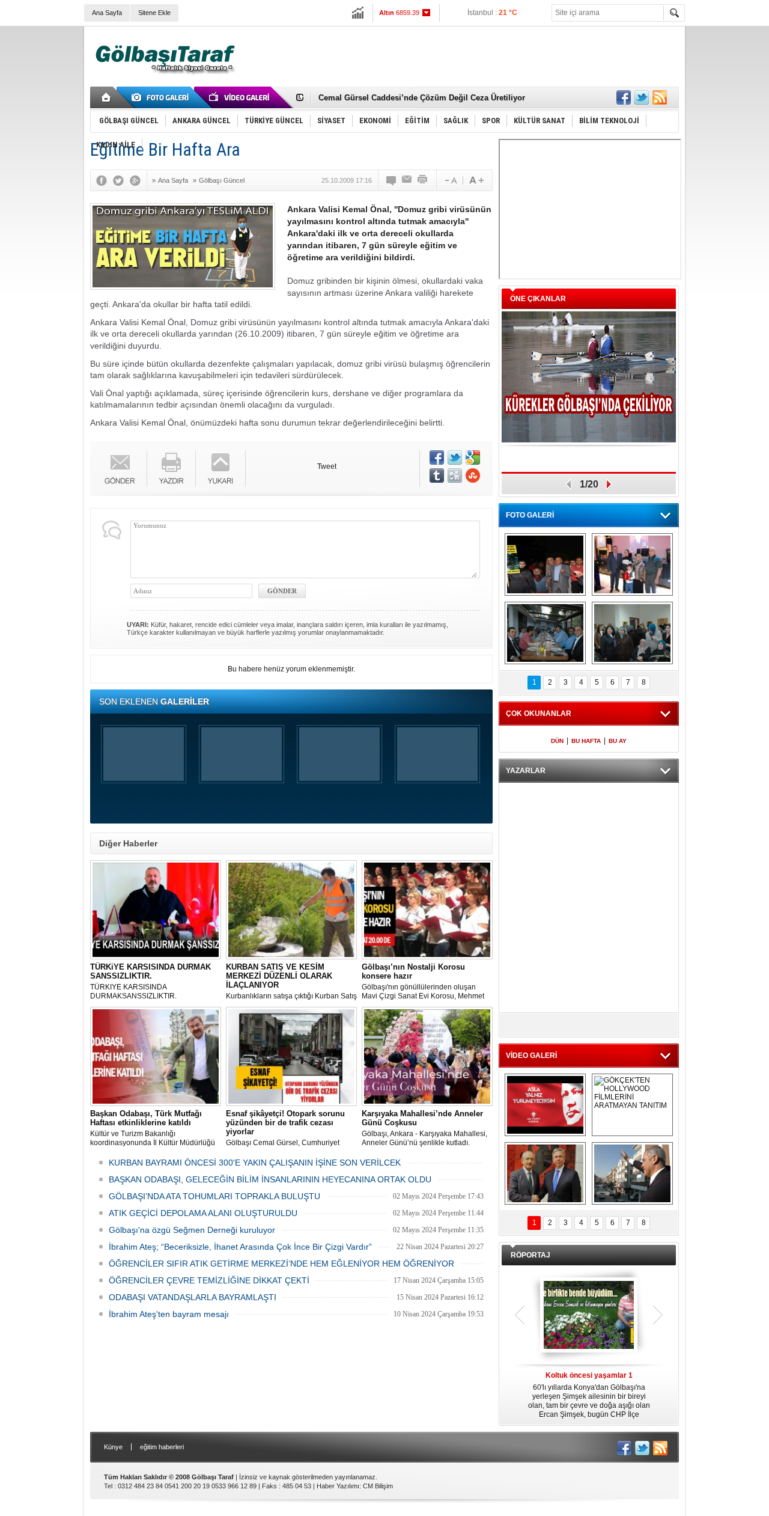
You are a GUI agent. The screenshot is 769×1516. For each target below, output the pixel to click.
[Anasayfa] (106, 97)
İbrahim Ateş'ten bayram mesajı (169, 1314)
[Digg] (455, 475)
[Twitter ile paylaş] (641, 97)
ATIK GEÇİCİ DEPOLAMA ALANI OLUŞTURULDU (203, 1213)
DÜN (557, 741)
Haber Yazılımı (338, 1486)
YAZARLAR (526, 770)
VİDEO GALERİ (531, 1055)
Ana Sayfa (107, 12)
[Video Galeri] (240, 97)
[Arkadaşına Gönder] (407, 180)
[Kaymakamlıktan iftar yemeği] (632, 564)
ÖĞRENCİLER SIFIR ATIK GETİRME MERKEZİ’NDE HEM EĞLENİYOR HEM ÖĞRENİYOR (281, 1263)
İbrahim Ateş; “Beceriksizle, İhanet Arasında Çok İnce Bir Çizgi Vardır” (240, 1247)
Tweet (326, 466)
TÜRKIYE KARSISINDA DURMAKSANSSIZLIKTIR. (150, 981)
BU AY (618, 741)
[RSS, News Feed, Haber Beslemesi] (659, 97)
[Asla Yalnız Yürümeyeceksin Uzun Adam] (545, 1105)
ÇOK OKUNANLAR (538, 713)
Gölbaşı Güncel (222, 180)
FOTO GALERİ (530, 515)
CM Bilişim (378, 1486)
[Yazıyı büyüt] (476, 180)
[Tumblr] (437, 475)
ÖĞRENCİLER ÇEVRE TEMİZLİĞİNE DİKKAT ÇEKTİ (209, 1280)
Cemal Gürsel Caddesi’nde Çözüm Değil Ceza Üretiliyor (421, 97)
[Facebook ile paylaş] (623, 97)
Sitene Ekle (154, 12)
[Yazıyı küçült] (450, 180)
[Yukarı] (221, 468)
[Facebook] (104, 180)
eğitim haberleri (162, 1446)
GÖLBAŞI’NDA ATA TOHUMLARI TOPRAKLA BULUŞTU (214, 1196)
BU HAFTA (586, 741)
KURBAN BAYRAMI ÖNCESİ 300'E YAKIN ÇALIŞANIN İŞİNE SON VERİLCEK (255, 1162)
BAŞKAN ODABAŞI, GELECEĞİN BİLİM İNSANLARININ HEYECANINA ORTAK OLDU (270, 1179)
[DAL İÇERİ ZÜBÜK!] (545, 1173)
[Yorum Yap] (391, 180)
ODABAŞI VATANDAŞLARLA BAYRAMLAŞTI (192, 1297)
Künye (113, 1446)
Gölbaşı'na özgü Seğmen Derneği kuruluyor (192, 1230)
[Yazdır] (423, 180)
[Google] (138, 180)
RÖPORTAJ (530, 1255)
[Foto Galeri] (162, 97)
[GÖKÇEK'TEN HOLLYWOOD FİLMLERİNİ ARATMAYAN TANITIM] (632, 1105)
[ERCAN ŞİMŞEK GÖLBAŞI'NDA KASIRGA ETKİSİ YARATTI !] (632, 1173)
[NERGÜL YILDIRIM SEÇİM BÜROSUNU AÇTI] (632, 633)
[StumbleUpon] (473, 475)
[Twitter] (121, 180)
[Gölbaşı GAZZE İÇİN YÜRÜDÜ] (545, 564)
